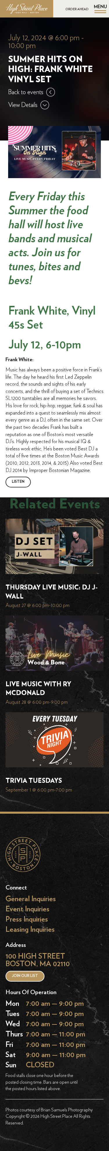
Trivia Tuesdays (34, 781)
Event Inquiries (27, 909)
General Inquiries (31, 898)
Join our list (25, 976)
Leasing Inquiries (30, 929)
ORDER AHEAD (77, 9)
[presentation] (55, 548)
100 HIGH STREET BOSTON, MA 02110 (38, 960)
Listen (18, 482)
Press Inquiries (27, 919)
